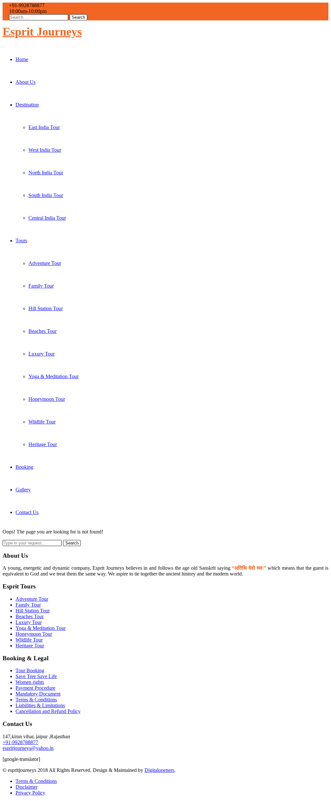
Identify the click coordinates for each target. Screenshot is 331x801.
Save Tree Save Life (36, 676)
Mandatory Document (38, 694)
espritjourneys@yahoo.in (28, 748)
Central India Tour (47, 218)
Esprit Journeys (42, 31)
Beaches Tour (42, 331)
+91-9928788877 (20, 742)
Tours (21, 240)
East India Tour (44, 127)
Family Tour (41, 286)
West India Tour (44, 150)
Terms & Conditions (36, 699)
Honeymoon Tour (46, 399)
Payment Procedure (35, 688)
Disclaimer (26, 787)
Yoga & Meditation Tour (53, 376)
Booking (24, 467)
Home (22, 59)
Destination (27, 104)
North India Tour (45, 172)
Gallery (23, 489)
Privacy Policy (30, 793)
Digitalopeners (159, 770)
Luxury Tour (41, 354)
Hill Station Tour (45, 308)
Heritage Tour (42, 444)
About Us (26, 82)
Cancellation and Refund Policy (48, 711)
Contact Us (27, 512)
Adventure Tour (44, 263)
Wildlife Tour (42, 421)
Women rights (30, 682)
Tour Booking (30, 670)
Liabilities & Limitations (40, 705)
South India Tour (45, 195)
